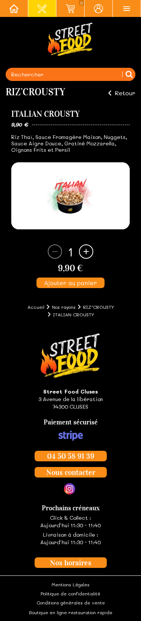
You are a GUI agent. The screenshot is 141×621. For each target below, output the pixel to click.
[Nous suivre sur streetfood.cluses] (69, 488)
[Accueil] (14, 8)
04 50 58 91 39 (70, 456)
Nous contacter (70, 472)
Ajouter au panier (70, 283)
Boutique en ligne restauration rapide (70, 612)
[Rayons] (42, 8)
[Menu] (127, 8)
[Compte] (99, 8)
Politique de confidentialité (70, 593)
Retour (125, 93)
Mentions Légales (70, 584)
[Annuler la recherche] (128, 74)
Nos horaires (70, 562)
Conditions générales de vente (70, 603)
